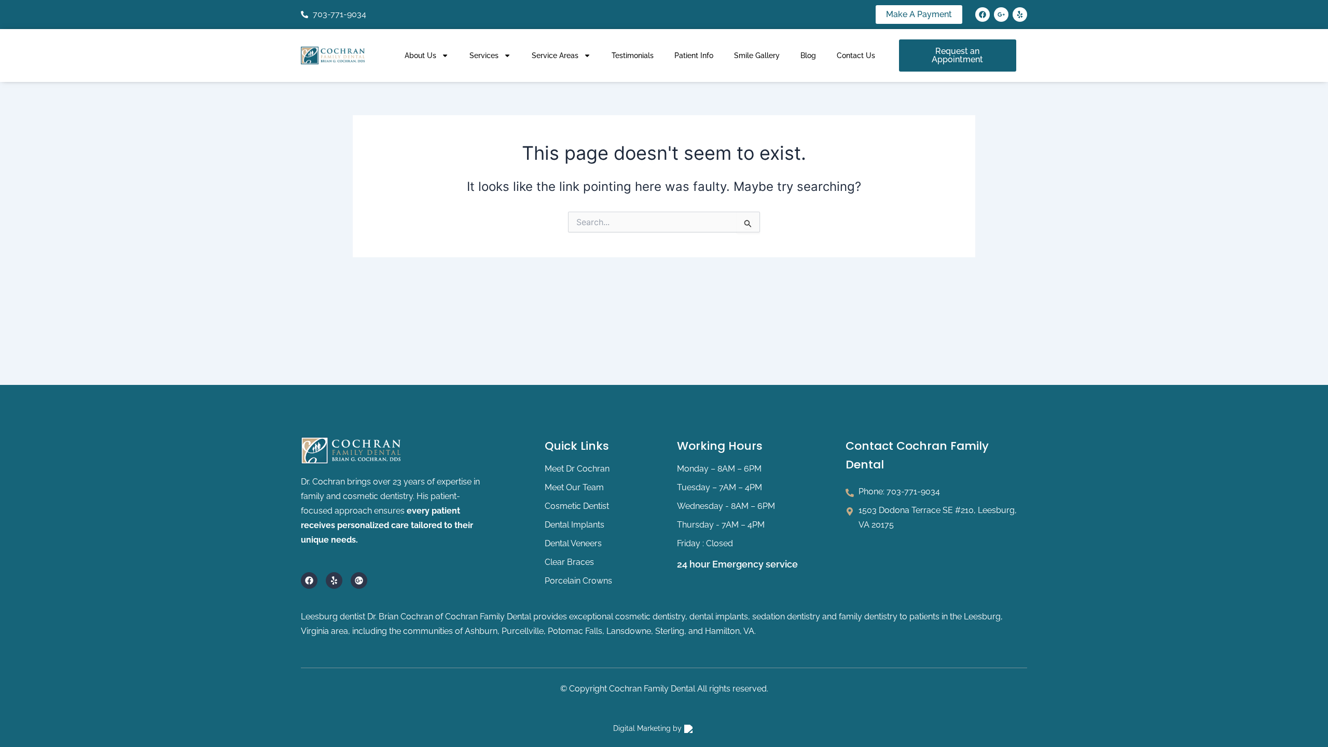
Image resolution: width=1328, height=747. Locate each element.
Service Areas (555, 55)
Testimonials (633, 55)
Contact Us (856, 55)
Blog (808, 55)
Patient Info (693, 55)
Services (484, 55)
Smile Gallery (757, 55)
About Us (420, 55)
